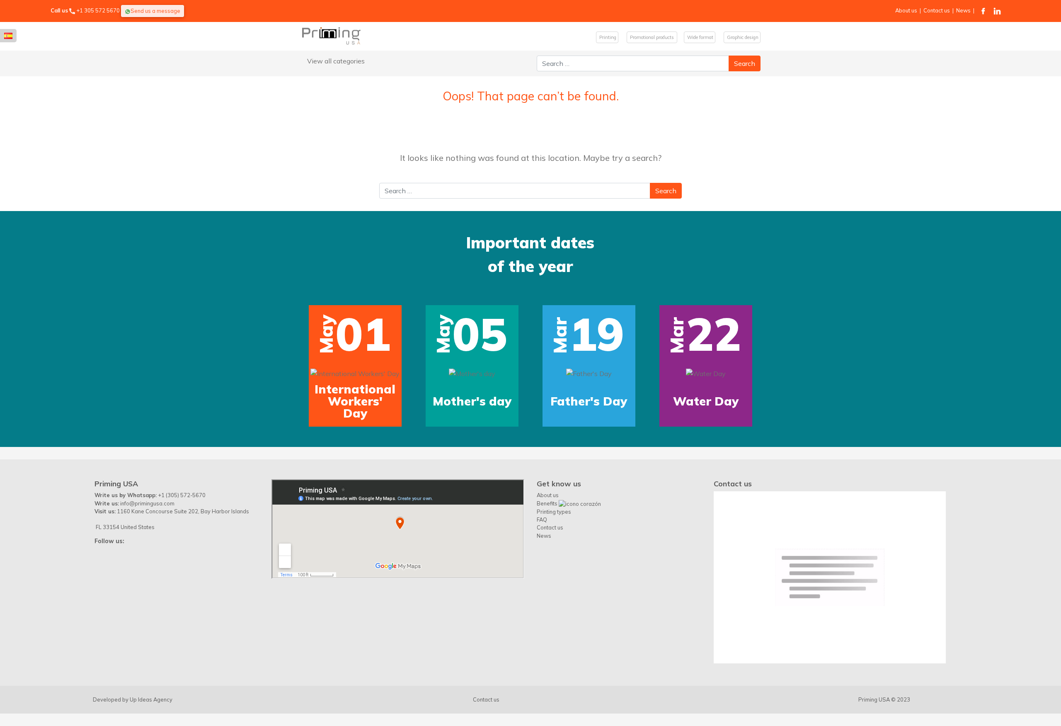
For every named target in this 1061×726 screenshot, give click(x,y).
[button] (65, 319)
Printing (607, 37)
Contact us (936, 10)
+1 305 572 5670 (98, 10)
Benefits (548, 503)
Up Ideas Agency (151, 699)
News (963, 10)
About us (906, 10)
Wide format (699, 37)
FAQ (542, 519)
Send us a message (155, 10)
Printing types (554, 511)
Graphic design (742, 37)
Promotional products (652, 37)
